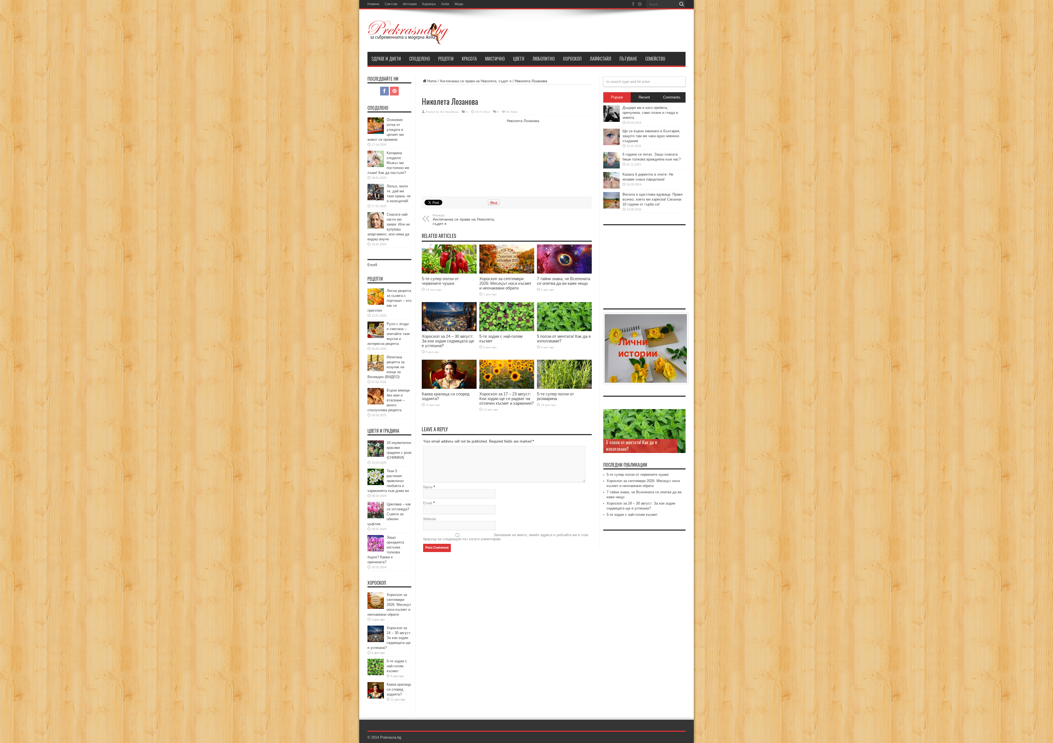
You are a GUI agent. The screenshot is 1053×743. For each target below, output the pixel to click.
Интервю (410, 4)
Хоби (445, 4)
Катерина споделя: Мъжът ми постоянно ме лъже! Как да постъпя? (388, 163)
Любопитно (544, 58)
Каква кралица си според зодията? (399, 689)
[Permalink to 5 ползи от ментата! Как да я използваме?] (564, 316)
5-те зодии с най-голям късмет (397, 666)
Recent (644, 97)
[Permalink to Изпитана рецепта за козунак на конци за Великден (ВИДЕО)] (375, 363)
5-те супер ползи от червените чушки (440, 281)
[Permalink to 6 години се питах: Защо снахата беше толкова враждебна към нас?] (611, 160)
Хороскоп (572, 58)
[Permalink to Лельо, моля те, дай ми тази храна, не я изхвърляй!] (375, 192)
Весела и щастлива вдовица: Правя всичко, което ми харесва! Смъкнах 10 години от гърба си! (652, 199)
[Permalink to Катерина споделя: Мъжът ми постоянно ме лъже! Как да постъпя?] (375, 159)
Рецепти (446, 58)
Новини (373, 4)
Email (427, 503)
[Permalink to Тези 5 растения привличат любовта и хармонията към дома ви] (375, 477)
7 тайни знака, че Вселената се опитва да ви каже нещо (563, 281)
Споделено (419, 58)
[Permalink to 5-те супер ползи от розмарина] (564, 374)
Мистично (495, 58)
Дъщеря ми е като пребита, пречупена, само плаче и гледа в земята (650, 113)
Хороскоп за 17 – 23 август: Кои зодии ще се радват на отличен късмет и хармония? (506, 399)
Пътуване (628, 58)
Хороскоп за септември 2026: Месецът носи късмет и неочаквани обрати (505, 283)
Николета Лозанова (523, 121)
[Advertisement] (463, 155)
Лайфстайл (600, 58)
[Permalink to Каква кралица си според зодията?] (449, 374)
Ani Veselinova (449, 111)
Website (429, 519)
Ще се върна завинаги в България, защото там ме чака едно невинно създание (651, 136)
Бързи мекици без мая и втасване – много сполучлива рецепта (388, 400)
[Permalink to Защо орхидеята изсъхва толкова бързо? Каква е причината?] (375, 543)
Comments (671, 97)
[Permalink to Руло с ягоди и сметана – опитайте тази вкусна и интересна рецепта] (375, 330)
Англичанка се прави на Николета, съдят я (475, 81)
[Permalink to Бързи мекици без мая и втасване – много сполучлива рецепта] (375, 396)
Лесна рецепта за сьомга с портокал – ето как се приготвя (389, 301)
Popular (617, 97)
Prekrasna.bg (390, 737)
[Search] (681, 4)
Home (432, 81)
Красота (469, 58)
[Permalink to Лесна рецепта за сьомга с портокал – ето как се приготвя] (375, 296)
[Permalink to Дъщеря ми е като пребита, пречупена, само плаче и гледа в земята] (611, 113)
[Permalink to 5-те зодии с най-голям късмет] (506, 316)
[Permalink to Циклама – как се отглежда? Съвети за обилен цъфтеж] (375, 510)
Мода (459, 4)
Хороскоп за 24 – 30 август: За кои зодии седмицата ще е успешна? (448, 341)
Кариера (429, 4)
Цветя (518, 58)
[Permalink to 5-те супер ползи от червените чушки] (449, 259)
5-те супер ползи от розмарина (555, 396)
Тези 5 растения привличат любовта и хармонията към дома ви (388, 481)
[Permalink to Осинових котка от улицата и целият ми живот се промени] (375, 125)
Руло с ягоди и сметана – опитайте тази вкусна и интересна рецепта (388, 334)
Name (427, 487)
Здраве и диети (386, 58)
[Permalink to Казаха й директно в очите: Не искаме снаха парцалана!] (611, 180)
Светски (391, 4)
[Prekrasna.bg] (408, 32)
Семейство (655, 58)
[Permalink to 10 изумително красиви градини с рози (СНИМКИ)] (375, 448)
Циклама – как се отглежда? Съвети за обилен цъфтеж (389, 514)
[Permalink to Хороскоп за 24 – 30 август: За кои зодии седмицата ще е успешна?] (449, 316)
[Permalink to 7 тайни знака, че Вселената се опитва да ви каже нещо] (564, 259)
